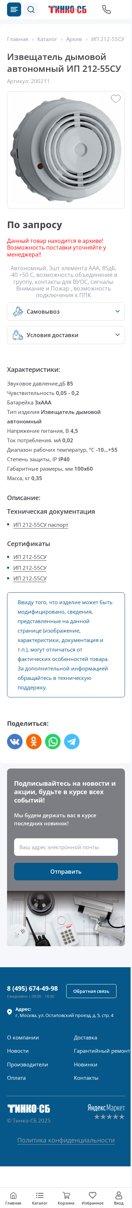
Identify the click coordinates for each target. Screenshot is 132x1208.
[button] (31, 9)
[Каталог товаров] (14, 9)
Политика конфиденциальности (66, 1140)
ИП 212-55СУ (29, 556)
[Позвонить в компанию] (107, 9)
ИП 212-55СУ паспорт (40, 524)
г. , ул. (64, 1012)
